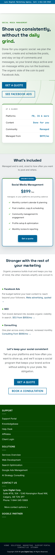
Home (6, 545)
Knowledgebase (10, 423)
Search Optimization (12, 465)
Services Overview (11, 454)
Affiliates (6, 434)
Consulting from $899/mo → (16, 333)
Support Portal (9, 418)
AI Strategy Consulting (13, 475)
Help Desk (7, 429)
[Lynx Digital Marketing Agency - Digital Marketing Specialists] (27, 8)
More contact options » (16, 507)
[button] (3, 8)
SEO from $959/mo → (23, 317)
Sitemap (34, 547)
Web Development (11, 460)
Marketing (28, 545)
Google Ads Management (15, 470)
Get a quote (27, 238)
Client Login (8, 439)
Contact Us (23, 547)
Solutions (16, 545)
